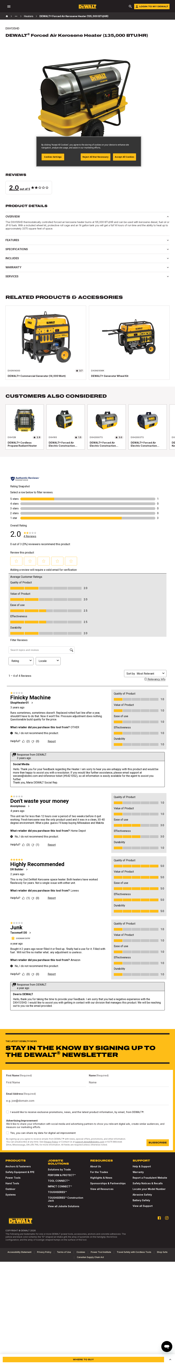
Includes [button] (12, 258)
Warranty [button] (13, 267)
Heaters (28, 16)
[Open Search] (130, 6)
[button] (87, 183)
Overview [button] (12, 216)
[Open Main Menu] (8, 6)
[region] (87, 430)
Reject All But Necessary (96, 157)
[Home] (6, 16)
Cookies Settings (53, 157)
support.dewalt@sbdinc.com (89, 1141)
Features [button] (12, 240)
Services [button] (11, 276)
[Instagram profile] (167, 1218)
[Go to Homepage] (87, 6)
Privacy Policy (51, 1141)
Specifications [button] (16, 249)
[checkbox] (7, 1112)
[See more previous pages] (16, 16)
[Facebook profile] (159, 1218)
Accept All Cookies (124, 157)
